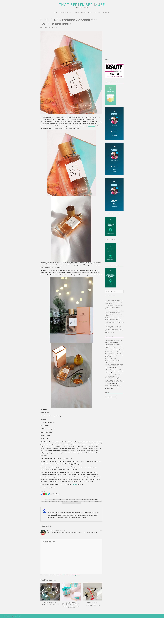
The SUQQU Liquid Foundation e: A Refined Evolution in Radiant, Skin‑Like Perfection (114, 381)
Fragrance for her (63, 499)
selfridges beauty (96, 501)
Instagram (76, 12)
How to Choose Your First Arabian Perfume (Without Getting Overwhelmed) (114, 302)
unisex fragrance (75, 503)
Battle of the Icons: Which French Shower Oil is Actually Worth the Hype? (113, 360)
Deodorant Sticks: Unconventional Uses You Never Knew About (114, 322)
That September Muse (82, 4)
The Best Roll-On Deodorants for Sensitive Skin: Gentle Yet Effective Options (113, 319)
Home (55, 12)
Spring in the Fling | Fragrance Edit (50, 604)
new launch (64, 501)
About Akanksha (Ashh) (65, 12)
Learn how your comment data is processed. (69, 575)
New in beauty (55, 501)
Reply (100, 530)
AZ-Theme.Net (16, 616)
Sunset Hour (91, 126)
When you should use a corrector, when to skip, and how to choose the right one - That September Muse (114, 328)
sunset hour (66, 503)
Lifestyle (76, 603)
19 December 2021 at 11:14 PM (60, 530)
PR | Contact (106, 12)
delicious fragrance (50, 499)
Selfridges (75, 484)
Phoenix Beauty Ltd (85, 501)
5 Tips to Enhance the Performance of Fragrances (93, 604)
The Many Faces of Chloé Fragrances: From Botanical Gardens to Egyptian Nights (114, 365)
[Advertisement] (114, 37)
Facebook (83, 12)
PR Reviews (72, 604)
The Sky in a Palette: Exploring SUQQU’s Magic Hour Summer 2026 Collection (113, 346)
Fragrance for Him (74, 499)
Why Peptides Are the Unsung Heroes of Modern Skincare (114, 307)
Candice (107, 300)
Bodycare (68, 602)
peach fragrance (73, 501)
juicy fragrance (46, 501)
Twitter (90, 12)
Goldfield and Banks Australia (89, 499)
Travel (77, 604)
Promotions (97, 12)
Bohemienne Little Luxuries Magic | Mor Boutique (71, 606)
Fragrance (54, 27)
